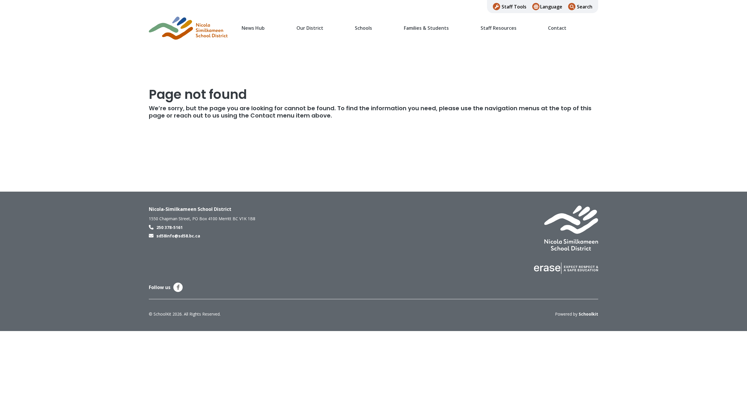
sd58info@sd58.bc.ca (178, 236)
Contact (557, 28)
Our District (309, 28)
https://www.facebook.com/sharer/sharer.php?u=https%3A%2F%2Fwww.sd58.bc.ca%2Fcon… (178, 287)
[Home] (188, 28)
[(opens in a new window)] (566, 268)
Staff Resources (498, 28)
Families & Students (426, 28)
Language (551, 7)
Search (584, 7)
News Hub (253, 28)
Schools (363, 28)
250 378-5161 (169, 227)
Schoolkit (588, 314)
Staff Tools (514, 7)
